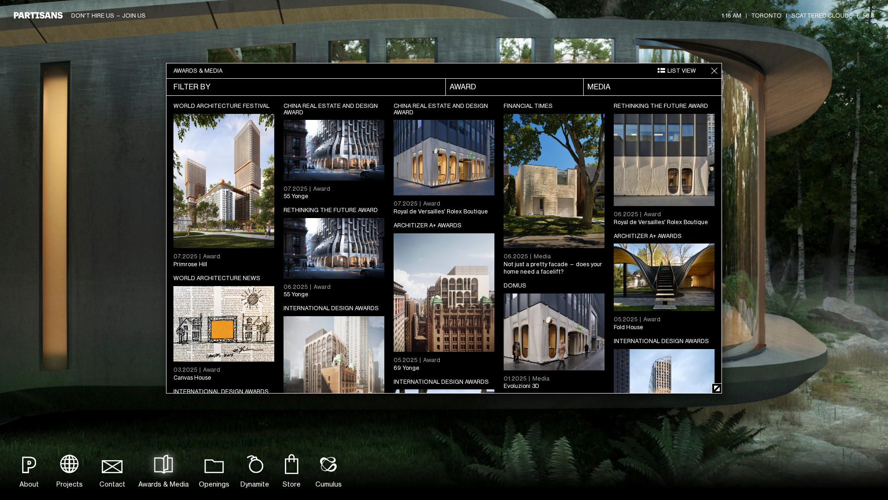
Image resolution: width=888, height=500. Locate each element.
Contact (112, 484)
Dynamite (254, 484)
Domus (515, 285)
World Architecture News (216, 278)
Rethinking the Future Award (661, 105)
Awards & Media (163, 484)
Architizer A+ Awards (428, 225)
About (29, 484)
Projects (69, 484)
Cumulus (328, 484)
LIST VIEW (681, 70)
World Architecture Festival (221, 105)
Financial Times (528, 105)
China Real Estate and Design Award (331, 109)
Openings (214, 484)
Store (292, 484)
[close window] (714, 71)
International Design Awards (331, 308)
